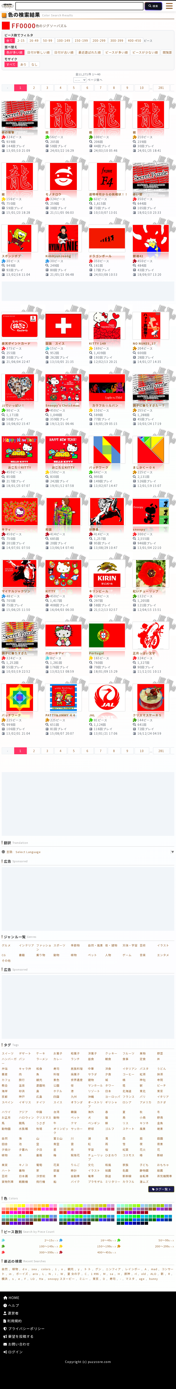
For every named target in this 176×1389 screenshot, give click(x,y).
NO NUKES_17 (144, 343)
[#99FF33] (134, 1205)
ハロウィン (26, 1117)
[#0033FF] (158, 1219)
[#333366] (113, 1219)
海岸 (5, 1091)
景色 (56, 1080)
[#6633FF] (43, 1219)
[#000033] (142, 1223)
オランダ (77, 1102)
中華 (91, 1069)
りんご (75, 1165)
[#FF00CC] (15, 1212)
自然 (5, 1138)
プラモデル (95, 1182)
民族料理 (77, 1069)
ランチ (75, 1059)
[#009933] (126, 1219)
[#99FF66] (130, 1205)
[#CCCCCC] (89, 1205)
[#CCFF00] (81, 1205)
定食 (143, 1059)
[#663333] (3, 1223)
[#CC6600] (97, 1209)
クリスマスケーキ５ (147, 715)
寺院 (160, 1080)
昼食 (91, 1059)
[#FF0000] (31, 1212)
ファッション (43, 947)
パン (22, 1059)
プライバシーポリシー (26, 1328)
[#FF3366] (55, 1209)
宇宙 (91, 1149)
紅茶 (143, 1074)
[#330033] (85, 1223)
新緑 (160, 1155)
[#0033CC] (162, 1219)
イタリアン (130, 1069)
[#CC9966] (65, 1209)
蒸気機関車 (164, 1176)
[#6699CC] (55, 1216)
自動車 (75, 1176)
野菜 (160, 1053)
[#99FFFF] (118, 1205)
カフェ (6, 1080)
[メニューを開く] (169, 6)
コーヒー (129, 1074)
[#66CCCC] (31, 1216)
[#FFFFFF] (3, 1205)
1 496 (95, 1274)
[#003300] (122, 1223)
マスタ (130, 1279)
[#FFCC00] (47, 1205)
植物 (74, 955)
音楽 (143, 955)
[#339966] (65, 1219)
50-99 (47, 40)
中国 (39, 1112)
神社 (143, 1080)
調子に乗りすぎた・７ (149, 405)
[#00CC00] (162, 1216)
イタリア (163, 1097)
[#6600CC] (15, 1223)
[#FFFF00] (23, 1205)
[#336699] (85, 1219)
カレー (57, 1059)
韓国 (74, 1112)
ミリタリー (112, 1182)
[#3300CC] (73, 1223)
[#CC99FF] (109, 1205)
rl (136, 1274)
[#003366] (170, 1219)
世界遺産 (77, 1080)
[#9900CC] (130, 1212)
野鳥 (160, 1117)
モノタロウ (54, 194)
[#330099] (77, 1223)
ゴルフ (109, 1129)
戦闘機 (23, 1182)
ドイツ (40, 1102)
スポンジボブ (11, 256)
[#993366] (170, 1209)
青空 (56, 1144)
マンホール (95, 1085)
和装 (49, 529)
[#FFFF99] (11, 1205)
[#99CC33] (158, 1205)
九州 (74, 1097)
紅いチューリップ (146, 591)
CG (4, 955)
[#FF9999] (3, 1209)
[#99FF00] (138, 1205)
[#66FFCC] (7, 1216)
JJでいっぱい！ (13, 405)
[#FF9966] (7, 1209)
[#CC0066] (81, 1212)
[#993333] (118, 1212)
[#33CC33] (101, 1216)
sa (111, 1274)
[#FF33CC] (47, 1209)
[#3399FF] (109, 1216)
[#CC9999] (61, 1209)
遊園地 (40, 1085)
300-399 (116, 40)
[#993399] (166, 1209)
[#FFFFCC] (7, 1205)
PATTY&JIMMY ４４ (61, 715)
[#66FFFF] (3, 1216)
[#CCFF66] (73, 1205)
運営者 (13, 1313)
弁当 (5, 1069)
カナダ (161, 1102)
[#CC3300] (65, 1212)
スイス (57, 1102)
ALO (153, 1274)
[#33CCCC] (89, 1216)
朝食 (108, 1059)
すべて (11, 64)
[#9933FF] (158, 1209)
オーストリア (95, 1104)
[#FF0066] (23, 1212)
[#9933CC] (162, 1209)
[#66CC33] (43, 1216)
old (143, 1274)
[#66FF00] (23, 1216)
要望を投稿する (20, 1336)
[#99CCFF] (142, 1205)
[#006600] (154, 1219)
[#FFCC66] (39, 1205)
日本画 (23, 1176)
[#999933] (126, 1209)
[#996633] (150, 1209)
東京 (160, 1091)
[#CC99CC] (113, 1205)
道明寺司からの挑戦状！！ (108, 194)
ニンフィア (113, 1269)
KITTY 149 (97, 343)
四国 (56, 1097)
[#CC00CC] (73, 1212)
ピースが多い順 (116, 52)
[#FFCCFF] (27, 1205)
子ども (144, 1165)
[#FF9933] (11, 1209)
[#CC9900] (73, 1209)
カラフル (129, 1182)
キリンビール (98, 591)
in (10, 1274)
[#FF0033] (27, 1212)
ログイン (15, 1351)
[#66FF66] (15, 1216)
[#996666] (146, 1209)
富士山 (57, 1138)
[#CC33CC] (105, 1209)
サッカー (77, 1129)
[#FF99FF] (51, 1205)
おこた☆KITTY (16, 467)
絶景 (160, 1129)
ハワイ (6, 1112)
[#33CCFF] (85, 1216)
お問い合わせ (18, 1344)
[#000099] (134, 1223)
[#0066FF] (134, 1219)
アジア (23, 1112)
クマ (74, 1123)
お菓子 (57, 1053)
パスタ (144, 1069)
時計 (74, 1170)
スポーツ (59, 945)
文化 (91, 1165)
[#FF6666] (31, 1209)
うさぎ (40, 1123)
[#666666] (31, 1219)
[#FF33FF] (43, 1209)
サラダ (92, 1074)
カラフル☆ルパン (103, 405)
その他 (6, 961)
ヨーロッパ (112, 1097)
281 (161, 87)
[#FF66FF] (19, 1209)
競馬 (22, 1123)
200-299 (99, 40)
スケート (129, 1129)
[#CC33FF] (101, 1209)
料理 (56, 1074)
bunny (153, 1279)
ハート (6, 1170)
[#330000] (89, 1223)
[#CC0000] (89, 1212)
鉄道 (108, 1176)
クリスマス (43, 1117)
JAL (92, 715)
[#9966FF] (134, 1209)
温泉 (22, 1085)
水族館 (23, 1129)
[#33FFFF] (61, 1216)
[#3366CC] (81, 1219)
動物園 (6, 1129)
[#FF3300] (7, 1212)
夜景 (160, 1144)
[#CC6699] (85, 1209)
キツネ (144, 1123)
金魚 (160, 1123)
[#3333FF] (101, 1219)
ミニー (83, 1279)
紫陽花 (75, 1155)
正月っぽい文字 (144, 653)
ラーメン (42, 1059)
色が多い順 (14, 52)
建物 (91, 1080)
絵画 (108, 1170)
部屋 (56, 1170)
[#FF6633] (35, 1209)
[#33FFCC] (65, 1216)
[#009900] (130, 1219)
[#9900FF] (126, 1212)
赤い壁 (138, 194)
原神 (127, 1274)
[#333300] (65, 1223)
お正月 (6, 1117)
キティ (6, 529)
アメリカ (146, 1102)
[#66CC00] (47, 1216)
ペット (92, 955)
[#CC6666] (89, 1209)
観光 (39, 1080)
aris (35, 1274)
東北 (143, 1091)
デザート (25, 1053)
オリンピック (60, 1131)
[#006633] (150, 1219)
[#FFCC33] (43, 1205)
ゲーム (127, 955)
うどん (161, 1069)
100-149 (63, 40)
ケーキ (40, 1053)
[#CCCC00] (105, 1205)
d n (25, 1269)
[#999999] (118, 1209)
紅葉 (126, 1149)
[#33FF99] (69, 1216)
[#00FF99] (126, 1216)
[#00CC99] (150, 1216)
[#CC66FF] (77, 1209)
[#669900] (15, 1219)
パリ (143, 1097)
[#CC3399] (109, 1209)
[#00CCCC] (146, 1216)
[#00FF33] (134, 1216)
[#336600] (97, 1219)
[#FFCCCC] (31, 1205)
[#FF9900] (15, 1209)
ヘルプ (13, 1305)
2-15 (21, 40)
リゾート (94, 1091)
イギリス (25, 1102)
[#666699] (27, 1219)
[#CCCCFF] (85, 1205)
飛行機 (40, 1182)
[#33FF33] (77, 1216)
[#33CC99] (93, 1216)
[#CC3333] (61, 1212)
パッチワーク (98, 467)
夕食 (108, 1074)
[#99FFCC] (122, 1205)
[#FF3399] (51, 1209)
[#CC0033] (85, 1212)
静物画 (144, 1170)
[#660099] (19, 1223)
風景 (143, 1129)
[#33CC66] (97, 1216)
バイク (75, 1182)
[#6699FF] (51, 1216)
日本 (108, 1091)
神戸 (22, 1097)
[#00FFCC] (122, 1216)
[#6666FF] (19, 1219)
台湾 (56, 1112)
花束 (56, 1165)
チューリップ (95, 1157)
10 (142, 87)
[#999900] (130, 1209)
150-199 (81, 40)
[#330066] (81, 1223)
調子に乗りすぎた (15, 653)
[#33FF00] (81, 1216)
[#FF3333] (3, 1212)
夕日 (39, 1149)
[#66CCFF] (27, 1216)
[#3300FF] (69, 1223)
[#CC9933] (69, 1209)
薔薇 (39, 1155)
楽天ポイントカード (16, 343)
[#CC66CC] (81, 1209)
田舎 (5, 1144)
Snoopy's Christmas (63, 405)
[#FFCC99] (35, 1205)
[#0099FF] (166, 1216)
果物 (143, 1053)
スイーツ (8, 1053)
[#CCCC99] (93, 1205)
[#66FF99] (11, 1216)
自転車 (144, 1176)
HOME (13, 1297)
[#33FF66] (73, 1216)
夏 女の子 (73, 1274)
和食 (39, 1069)
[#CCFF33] (77, 1205)
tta (41, 1279)
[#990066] (138, 1212)
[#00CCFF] (142, 1216)
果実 (5, 1165)
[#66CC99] (35, 1216)
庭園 (160, 1138)
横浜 (5, 1279)
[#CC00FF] (69, 1212)
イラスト (163, 945)
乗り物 (40, 955)
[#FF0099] (19, 1212)
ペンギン (94, 1123)
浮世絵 (40, 1176)
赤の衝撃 (8, 132)
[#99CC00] (162, 1205)
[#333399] (109, 1219)
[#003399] (166, 1219)
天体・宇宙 (130, 945)
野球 (91, 1129)
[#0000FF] (126, 1223)
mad (154, 1269)
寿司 (56, 1069)
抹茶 (160, 1074)
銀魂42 (138, 256)
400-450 (134, 40)
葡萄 (39, 1165)
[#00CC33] (158, 1216)
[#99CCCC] (146, 1205)
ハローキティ (55, 653)
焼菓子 (75, 1074)
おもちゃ (163, 1165)
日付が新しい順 (38, 52)
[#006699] (142, 1219)
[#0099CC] (170, 1216)
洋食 (108, 1069)
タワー (109, 1085)
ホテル (57, 1091)
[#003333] (118, 1223)
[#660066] (23, 1223)
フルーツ (129, 1053)
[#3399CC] (113, 1216)
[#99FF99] (126, 1205)
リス (126, 1123)
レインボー (132, 1269)
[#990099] (134, 1212)
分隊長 (94, 529)
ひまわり (111, 1155)
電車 (91, 1176)
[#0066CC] (138, 1219)
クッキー (111, 1053)
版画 (160, 1170)
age (142, 1279)
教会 (5, 1085)
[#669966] (7, 1219)
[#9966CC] (138, 1209)
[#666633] (35, 1219)
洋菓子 (92, 1053)
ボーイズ (22, 1274)
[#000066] (138, 1223)
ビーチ (161, 1085)
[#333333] (61, 1223)
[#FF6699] (27, 1209)
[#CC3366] (113, 1209)
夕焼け (6, 1149)
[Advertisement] (88, 291)
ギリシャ (111, 1102)
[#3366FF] (77, 1219)
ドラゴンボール (100, 256)
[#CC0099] (77, 1212)
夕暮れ (23, 1149)
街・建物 (111, 945)
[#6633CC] (47, 1219)
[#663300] (7, 1223)
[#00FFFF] (118, 1216)
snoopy (141, 529)
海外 (91, 1112)
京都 (5, 1097)
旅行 (22, 1080)
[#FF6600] (39, 1209)
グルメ (6, 945)
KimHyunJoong (58, 256)
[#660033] (27, 1223)
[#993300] (122, 1212)
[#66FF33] (19, 1216)
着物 (22, 1170)
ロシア (127, 1102)
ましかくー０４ (144, 467)
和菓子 (75, 1053)
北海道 (127, 1091)
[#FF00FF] (11, 1212)
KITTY (50, 591)
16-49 (34, 40)
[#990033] (142, 1212)
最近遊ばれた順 (89, 52)
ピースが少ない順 (145, 52)
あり (23, 64)
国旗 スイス (55, 343)
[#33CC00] (105, 1216)
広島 (39, 1097)
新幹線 (127, 1176)
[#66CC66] (39, 1216)
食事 (126, 1059)
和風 (108, 1165)
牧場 (39, 1129)
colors (46, 1269)
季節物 (75, 945)
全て (9, 40)
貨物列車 (8, 1182)
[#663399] (51, 1219)
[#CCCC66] (97, 1205)
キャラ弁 (25, 1069)
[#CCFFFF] (61, 1205)
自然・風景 (95, 945)
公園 (56, 1085)
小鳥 (143, 1117)
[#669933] (11, 1219)
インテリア (26, 945)
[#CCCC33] (101, 1205)
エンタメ (163, 955)
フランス (129, 1097)
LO (33, 1279)
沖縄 (91, 1097)
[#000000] (146, 1223)
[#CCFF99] (69, 1205)
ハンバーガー (9, 1061)
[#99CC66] (154, 1205)
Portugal (96, 653)
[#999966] (122, 1209)
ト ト (87, 1269)
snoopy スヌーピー (61, 1279)
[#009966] (122, 1219)
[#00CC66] (154, 1216)
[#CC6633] (93, 1209)
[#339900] (73, 1219)
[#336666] (89, 1219)
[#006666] (146, 1219)
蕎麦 (5, 1074)
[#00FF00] (138, 1216)
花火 (143, 1149)
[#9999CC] (170, 1205)
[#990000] (146, 1212)
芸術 (143, 945)
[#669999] (3, 1219)
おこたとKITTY (60, 467)
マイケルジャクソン (16, 591)
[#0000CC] (130, 1223)
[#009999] (118, 1219)
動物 (56, 955)
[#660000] (31, 1223)
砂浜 (22, 1091)
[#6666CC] (23, 1219)
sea (34, 1269)
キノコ (23, 1165)
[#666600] (39, 1219)
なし (34, 64)
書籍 (22, 955)
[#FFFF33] (19, 1205)
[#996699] (142, 1209)
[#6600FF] (11, 1223)
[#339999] (61, 1219)
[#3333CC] (105, 1219)
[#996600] (154, 1209)
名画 (126, 1170)
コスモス (129, 1155)
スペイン (8, 1102)
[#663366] (55, 1219)
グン (98, 1269)
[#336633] (93, 1219)
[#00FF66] (130, 1216)
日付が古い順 (64, 52)
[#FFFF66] (15, 1205)
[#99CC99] (150, 1205)
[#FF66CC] (23, 1209)
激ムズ (144, 1182)
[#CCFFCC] (65, 1205)
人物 (108, 955)
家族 (126, 1165)
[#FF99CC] (55, 1205)
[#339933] (69, 1219)
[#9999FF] (166, 1205)
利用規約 (14, 1320)
